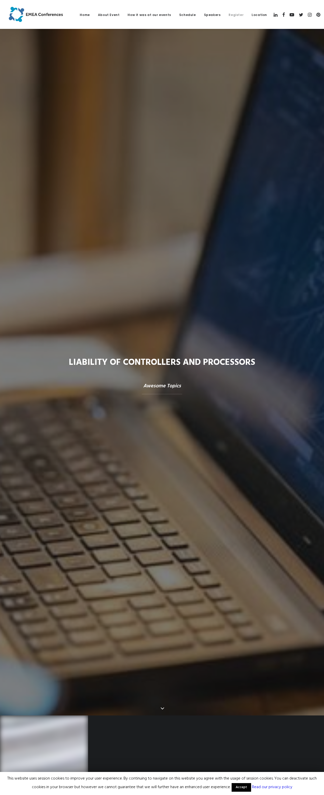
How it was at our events (149, 15)
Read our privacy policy (272, 787)
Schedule (187, 15)
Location (259, 15)
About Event (109, 15)
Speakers (212, 15)
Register (236, 15)
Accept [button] (241, 787)
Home (85, 15)
